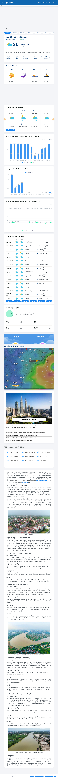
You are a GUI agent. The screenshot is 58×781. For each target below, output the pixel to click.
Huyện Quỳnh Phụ (14, 456)
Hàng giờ (14, 32)
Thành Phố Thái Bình (14, 452)
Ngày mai (22, 32)
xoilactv (2, 778)
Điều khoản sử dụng (49, 776)
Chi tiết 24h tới (10, 129)
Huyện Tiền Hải (29, 460)
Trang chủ (6, 28)
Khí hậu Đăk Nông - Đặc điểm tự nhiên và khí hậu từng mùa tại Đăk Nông (23, 430)
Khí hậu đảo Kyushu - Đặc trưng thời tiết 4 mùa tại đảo (19, 440)
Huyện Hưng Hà (13, 460)
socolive (32, 778)
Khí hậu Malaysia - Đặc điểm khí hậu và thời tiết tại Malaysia (22, 425)
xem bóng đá (18, 778)
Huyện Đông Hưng (30, 452)
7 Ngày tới (46, 32)
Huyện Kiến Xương (45, 452)
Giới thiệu (32, 776)
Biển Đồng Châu (44, 460)
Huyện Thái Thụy (29, 456)
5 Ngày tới (38, 32)
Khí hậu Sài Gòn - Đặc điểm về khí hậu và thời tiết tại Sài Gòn (20, 427)
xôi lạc (22, 778)
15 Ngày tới (50, 301)
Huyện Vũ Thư (44, 456)
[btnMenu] (2, 2)
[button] (5, 119)
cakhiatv (29, 778)
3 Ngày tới (30, 32)
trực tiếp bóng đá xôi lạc (11, 778)
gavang (38, 778)
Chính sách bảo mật (39, 776)
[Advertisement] (29, 16)
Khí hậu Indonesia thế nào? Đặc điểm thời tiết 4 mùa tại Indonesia (21, 435)
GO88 (41, 778)
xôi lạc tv (5, 778)
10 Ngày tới (41, 301)
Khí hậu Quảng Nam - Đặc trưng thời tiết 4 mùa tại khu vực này (21, 437)
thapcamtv (25, 778)
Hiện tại (7, 32)
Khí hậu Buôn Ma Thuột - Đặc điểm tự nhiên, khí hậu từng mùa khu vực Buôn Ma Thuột (26, 432)
